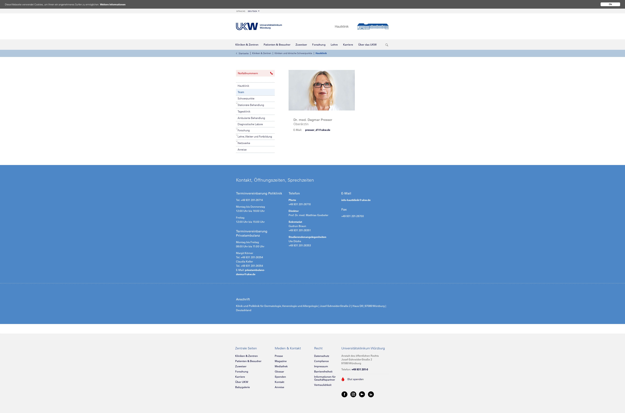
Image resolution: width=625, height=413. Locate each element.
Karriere (240, 376)
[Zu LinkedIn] (371, 394)
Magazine (281, 361)
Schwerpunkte (246, 98)
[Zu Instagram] (353, 394)
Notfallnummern (248, 73)
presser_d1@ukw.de (317, 129)
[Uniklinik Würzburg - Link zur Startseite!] (259, 26)
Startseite (244, 53)
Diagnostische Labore (250, 124)
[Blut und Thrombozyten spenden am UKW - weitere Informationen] (352, 378)
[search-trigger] (386, 44)
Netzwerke (244, 143)
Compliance (321, 361)
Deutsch (246, 11)
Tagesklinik (244, 111)
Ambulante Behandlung (251, 118)
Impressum (321, 366)
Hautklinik (321, 53)
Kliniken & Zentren (261, 53)
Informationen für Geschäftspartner (325, 378)
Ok (610, 4)
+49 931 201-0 (360, 369)
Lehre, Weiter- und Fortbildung (255, 136)
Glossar (279, 371)
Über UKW (241, 382)
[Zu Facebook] (344, 394)
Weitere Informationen (112, 4)
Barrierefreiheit (323, 371)
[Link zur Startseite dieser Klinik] (362, 26)
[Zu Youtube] (362, 394)
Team (241, 92)
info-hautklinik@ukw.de (356, 200)
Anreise (242, 149)
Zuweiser (240, 366)
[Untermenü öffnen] (237, 103)
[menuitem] (247, 11)
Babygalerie (242, 387)
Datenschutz (321, 356)
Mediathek (281, 366)
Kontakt (279, 382)
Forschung (244, 130)
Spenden (280, 376)
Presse (279, 356)
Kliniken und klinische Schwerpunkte (293, 53)
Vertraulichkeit (322, 384)
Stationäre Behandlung (251, 105)
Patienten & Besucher (248, 361)
